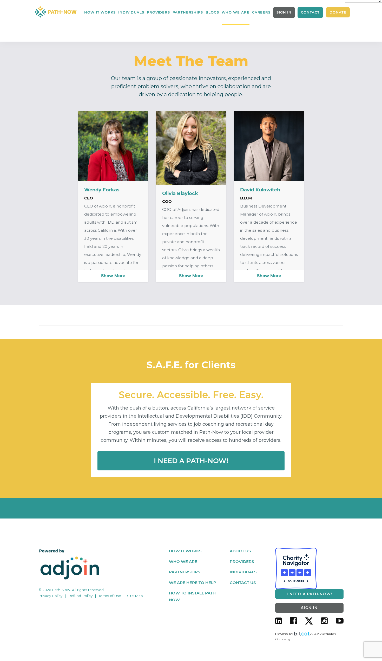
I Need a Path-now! (191, 461)
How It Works (100, 12)
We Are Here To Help (192, 582)
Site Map (135, 596)
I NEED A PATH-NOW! (309, 594)
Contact (310, 12)
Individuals (131, 12)
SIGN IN (284, 12)
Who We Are (183, 561)
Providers (158, 12)
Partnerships (188, 12)
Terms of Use (109, 596)
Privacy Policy (50, 596)
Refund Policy (80, 596)
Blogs (212, 12)
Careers (261, 12)
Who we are (235, 12)
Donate (338, 12)
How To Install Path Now (192, 596)
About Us (240, 550)
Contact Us (243, 582)
